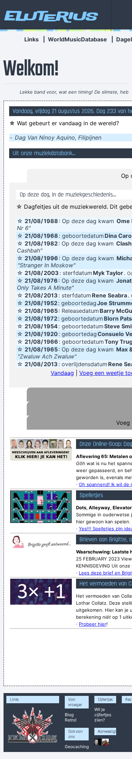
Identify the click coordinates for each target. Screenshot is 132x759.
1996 (51, 258)
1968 (51, 235)
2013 (51, 295)
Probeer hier (92, 624)
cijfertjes (102, 714)
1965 (51, 310)
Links (31, 39)
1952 (50, 303)
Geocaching (77, 746)
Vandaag (62, 372)
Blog (69, 714)
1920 (51, 333)
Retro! (70, 720)
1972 (50, 318)
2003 (51, 272)
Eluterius (50, 16)
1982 (51, 243)
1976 (51, 280)
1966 (51, 341)
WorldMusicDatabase (77, 39)
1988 (51, 220)
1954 (51, 326)
